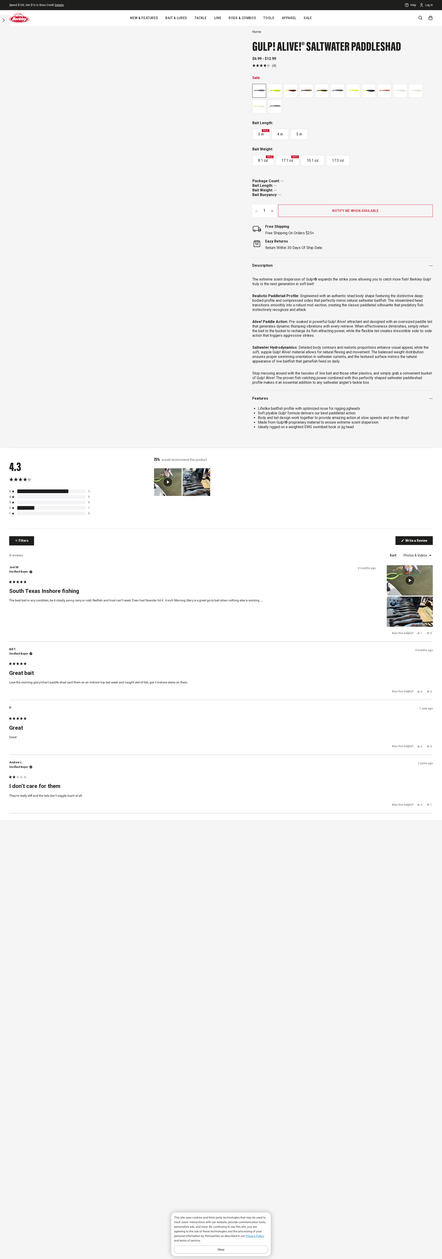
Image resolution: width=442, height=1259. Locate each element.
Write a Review (419, 542)
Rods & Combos (242, 18)
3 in (263, 132)
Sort (393, 555)
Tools (268, 18)
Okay (221, 1249)
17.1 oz (289, 159)
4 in (280, 134)
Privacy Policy (255, 1236)
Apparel (289, 18)
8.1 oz (265, 159)
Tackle (201, 18)
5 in (299, 134)
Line (217, 18)
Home (256, 32)
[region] (182, 482)
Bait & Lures (176, 18)
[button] (264, 65)
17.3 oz (338, 160)
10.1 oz (313, 160)
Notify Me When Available (355, 211)
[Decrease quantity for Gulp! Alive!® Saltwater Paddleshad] (256, 210)
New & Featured (144, 18)
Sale (308, 18)
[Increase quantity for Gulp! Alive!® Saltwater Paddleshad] (272, 210)
